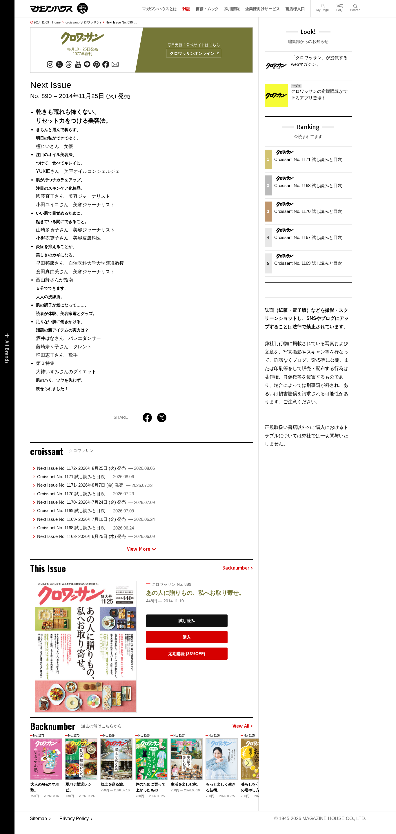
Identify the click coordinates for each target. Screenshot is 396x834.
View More (138, 549)
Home (56, 22)
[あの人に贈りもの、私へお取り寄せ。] (86, 646)
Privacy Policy (74, 818)
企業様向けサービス (262, 9)
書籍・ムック (207, 9)
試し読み (187, 620)
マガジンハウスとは (159, 9)
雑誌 (186, 9)
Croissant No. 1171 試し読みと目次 (85, 476)
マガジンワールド (59, 8)
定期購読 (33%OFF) (186, 653)
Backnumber (235, 568)
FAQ (339, 5)
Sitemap (38, 818)
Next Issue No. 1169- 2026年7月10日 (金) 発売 (96, 519)
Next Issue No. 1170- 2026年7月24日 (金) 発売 (96, 502)
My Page (322, 5)
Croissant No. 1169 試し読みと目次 (85, 510)
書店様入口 (295, 9)
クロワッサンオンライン (192, 53)
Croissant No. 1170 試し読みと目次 (85, 493)
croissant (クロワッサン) (83, 22)
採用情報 (232, 9)
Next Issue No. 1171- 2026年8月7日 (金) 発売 (94, 485)
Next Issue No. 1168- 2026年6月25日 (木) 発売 (96, 536)
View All (240, 726)
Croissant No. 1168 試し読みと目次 (85, 527)
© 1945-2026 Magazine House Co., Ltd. (320, 818)
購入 (187, 637)
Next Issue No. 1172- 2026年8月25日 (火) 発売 (96, 468)
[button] (247, 763)
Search (355, 5)
